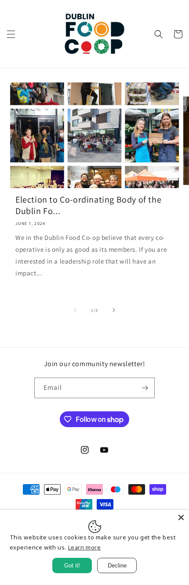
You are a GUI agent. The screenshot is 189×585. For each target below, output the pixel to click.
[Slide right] (114, 310)
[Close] (181, 517)
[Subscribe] (144, 388)
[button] (11, 34)
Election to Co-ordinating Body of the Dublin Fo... (88, 205)
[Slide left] (75, 310)
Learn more (84, 547)
